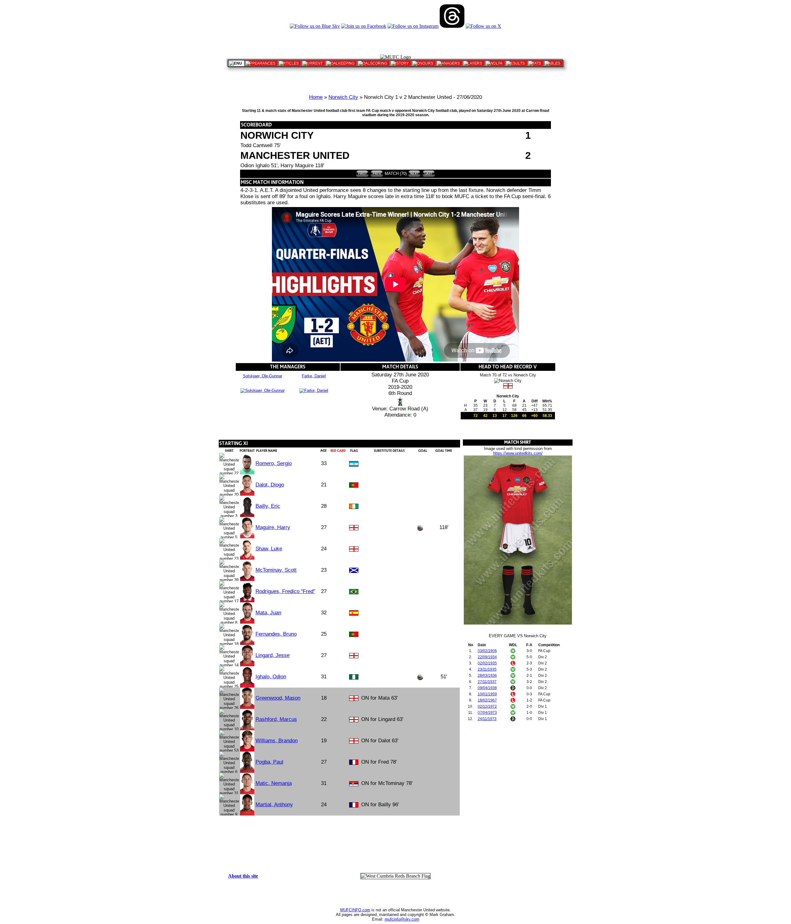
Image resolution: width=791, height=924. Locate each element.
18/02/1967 (487, 700)
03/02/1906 (487, 651)
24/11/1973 (487, 719)
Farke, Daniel (314, 376)
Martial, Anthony (274, 804)
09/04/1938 (487, 688)
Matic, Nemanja (274, 783)
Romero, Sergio (274, 463)
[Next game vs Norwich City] (414, 173)
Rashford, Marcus (276, 719)
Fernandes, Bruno (276, 634)
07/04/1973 (487, 712)
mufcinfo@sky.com (402, 919)
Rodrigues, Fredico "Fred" (285, 591)
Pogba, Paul (269, 762)
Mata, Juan (268, 613)
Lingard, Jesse (273, 655)
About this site (243, 876)
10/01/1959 (487, 694)
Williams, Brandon (277, 741)
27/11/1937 (487, 682)
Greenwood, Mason (278, 698)
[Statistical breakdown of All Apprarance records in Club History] (261, 63)
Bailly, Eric (268, 506)
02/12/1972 (487, 706)
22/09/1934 (487, 657)
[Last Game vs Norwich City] (428, 173)
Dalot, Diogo (270, 485)
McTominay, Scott (276, 570)
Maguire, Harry (273, 527)
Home (316, 97)
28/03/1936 (487, 675)
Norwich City (343, 97)
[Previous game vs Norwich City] (376, 173)
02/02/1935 (487, 663)
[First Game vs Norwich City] (362, 173)
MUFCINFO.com (355, 910)
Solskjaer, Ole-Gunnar (262, 376)
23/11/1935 (487, 669)
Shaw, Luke (269, 549)
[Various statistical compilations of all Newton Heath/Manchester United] (535, 63)
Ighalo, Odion (271, 677)
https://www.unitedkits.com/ (518, 453)
